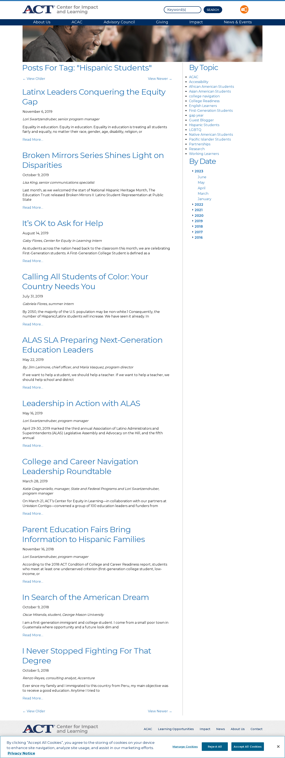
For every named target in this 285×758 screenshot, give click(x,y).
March (203, 194)
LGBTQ (195, 130)
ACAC (77, 22)
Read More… (33, 140)
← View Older (34, 79)
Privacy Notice (21, 753)
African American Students (211, 87)
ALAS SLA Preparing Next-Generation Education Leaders (92, 345)
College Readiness (204, 101)
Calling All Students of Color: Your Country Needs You (85, 281)
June (202, 177)
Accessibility (198, 82)
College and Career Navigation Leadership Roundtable (80, 466)
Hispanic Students (204, 125)
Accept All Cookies (248, 746)
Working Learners (204, 154)
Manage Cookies (185, 746)
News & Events (238, 22)
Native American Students (211, 135)
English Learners (203, 106)
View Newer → (160, 79)
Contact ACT (244, 9)
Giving (162, 22)
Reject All (215, 746)
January (204, 199)
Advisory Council (119, 22)
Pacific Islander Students (210, 139)
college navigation (204, 96)
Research (197, 149)
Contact (256, 729)
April (202, 188)
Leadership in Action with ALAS (81, 403)
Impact (196, 22)
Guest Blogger (201, 120)
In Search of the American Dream (85, 597)
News (220, 729)
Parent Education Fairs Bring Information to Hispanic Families (83, 534)
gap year (196, 115)
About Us (41, 22)
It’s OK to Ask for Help (62, 223)
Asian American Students (210, 91)
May (201, 182)
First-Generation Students (211, 111)
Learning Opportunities (176, 729)
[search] (182, 9)
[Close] (278, 746)
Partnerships (199, 144)
